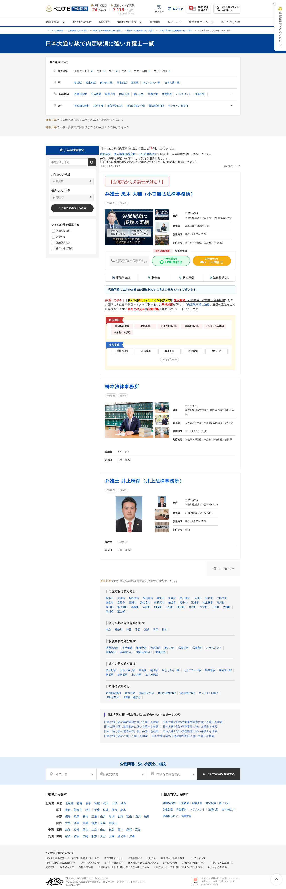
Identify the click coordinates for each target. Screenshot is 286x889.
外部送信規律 (86, 867)
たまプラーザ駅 (192, 670)
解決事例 (104, 22)
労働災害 (153, 94)
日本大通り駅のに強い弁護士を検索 (126, 736)
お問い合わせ (170, 862)
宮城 (97, 803)
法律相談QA (221, 277)
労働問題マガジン (113, 858)
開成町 (158, 607)
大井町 (192, 607)
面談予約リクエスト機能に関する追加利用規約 (178, 867)
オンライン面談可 (178, 105)
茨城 (146, 629)
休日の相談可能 (136, 105)
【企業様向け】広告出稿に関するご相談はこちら (123, 867)
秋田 (106, 803)
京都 (85, 823)
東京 (108, 629)
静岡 (85, 816)
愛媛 (129, 829)
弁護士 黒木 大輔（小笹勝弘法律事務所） (150, 193)
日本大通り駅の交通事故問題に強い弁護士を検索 (193, 722)
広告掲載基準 (67, 867)
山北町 (169, 607)
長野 (120, 816)
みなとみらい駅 (151, 82)
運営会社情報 (135, 858)
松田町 (181, 607)
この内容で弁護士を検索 (72, 208)
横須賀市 (148, 598)
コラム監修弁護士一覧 (222, 862)
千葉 (137, 629)
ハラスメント (183, 94)
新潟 (111, 816)
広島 (94, 829)
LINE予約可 (112, 697)
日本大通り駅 (172, 82)
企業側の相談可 (132, 697)
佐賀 (76, 836)
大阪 (68, 823)
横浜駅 (78, 82)
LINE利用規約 (146, 153)
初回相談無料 (81, 105)
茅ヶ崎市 (185, 598)
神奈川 (118, 629)
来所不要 (98, 105)
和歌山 (113, 823)
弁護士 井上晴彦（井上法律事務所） (144, 480)
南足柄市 (208, 602)
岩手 (88, 803)
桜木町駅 (91, 82)
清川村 (220, 602)
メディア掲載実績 (90, 862)
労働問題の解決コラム (193, 862)
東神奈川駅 (106, 82)
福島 (123, 803)
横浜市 (123, 203)
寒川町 (109, 611)
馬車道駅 (122, 82)
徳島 (111, 829)
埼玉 (128, 629)
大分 (103, 836)
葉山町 (121, 611)
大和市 (197, 598)
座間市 (132, 602)
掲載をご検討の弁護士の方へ (61, 862)
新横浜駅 (122, 674)
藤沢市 (160, 598)
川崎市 (121, 598)
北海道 (69, 803)
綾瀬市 (172, 602)
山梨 (103, 816)
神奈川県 (111, 203)
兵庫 (76, 823)
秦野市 (121, 602)
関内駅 (135, 82)
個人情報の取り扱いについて (143, 862)
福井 (146, 816)
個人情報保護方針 (125, 153)
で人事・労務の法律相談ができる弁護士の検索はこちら (86, 127)
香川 (120, 829)
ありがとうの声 (230, 22)
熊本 (94, 836)
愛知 (68, 816)
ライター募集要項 (113, 862)
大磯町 (227, 607)
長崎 (85, 836)
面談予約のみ (115, 105)
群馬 (155, 629)
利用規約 (105, 153)
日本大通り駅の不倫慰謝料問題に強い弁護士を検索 (183, 736)
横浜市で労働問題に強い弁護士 (140, 30)
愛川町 (109, 607)
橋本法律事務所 (122, 386)
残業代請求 (80, 94)
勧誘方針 (50, 867)
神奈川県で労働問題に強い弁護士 (107, 30)
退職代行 (200, 94)
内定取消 (124, 94)
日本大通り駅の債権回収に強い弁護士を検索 (131, 731)
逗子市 (183, 602)
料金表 (156, 277)
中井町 (204, 607)
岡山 (85, 829)
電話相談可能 (156, 105)
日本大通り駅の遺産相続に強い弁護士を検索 (131, 726)
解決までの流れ (82, 22)
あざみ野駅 (151, 674)
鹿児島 (122, 836)
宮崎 (111, 836)
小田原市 (222, 598)
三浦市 (195, 602)
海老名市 (145, 602)
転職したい (175, 22)
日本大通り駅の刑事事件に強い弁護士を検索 (190, 726)
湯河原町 (122, 607)
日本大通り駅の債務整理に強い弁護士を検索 (190, 731)
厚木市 (209, 598)
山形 (114, 803)
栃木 (164, 629)
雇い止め (138, 94)
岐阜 (76, 816)
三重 (94, 816)
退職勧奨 (160, 652)
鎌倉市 (109, 602)
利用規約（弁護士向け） (174, 858)
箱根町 (146, 607)
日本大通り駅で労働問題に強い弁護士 (175, 30)
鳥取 (68, 829)
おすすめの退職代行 (218, 867)
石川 (138, 816)
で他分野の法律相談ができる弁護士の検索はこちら (83, 120)
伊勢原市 (159, 602)
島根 (76, 829)
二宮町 (215, 607)
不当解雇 (96, 94)
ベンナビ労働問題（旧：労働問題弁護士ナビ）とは (72, 858)
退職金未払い (144, 652)
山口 (103, 829)
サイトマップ (198, 858)
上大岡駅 (136, 674)
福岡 (68, 836)
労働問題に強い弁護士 (78, 30)
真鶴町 (135, 607)
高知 (138, 829)
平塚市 (172, 598)
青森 (79, 803)
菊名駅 (154, 670)
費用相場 (155, 22)
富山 (129, 816)
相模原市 (134, 598)
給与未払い (126, 652)
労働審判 (167, 94)
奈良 (103, 823)
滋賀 (94, 823)
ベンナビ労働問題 (55, 30)
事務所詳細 (123, 277)
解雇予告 (110, 94)
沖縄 (132, 836)
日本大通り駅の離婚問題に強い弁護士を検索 (131, 722)
